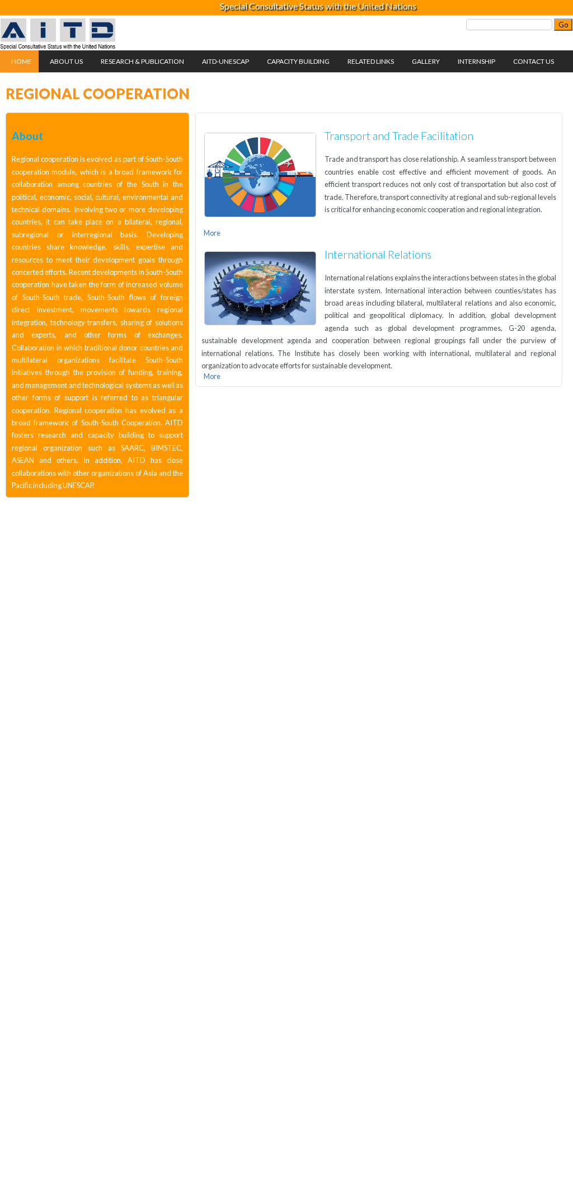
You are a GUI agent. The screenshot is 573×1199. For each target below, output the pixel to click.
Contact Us (533, 61)
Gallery (426, 61)
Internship (476, 61)
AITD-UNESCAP (225, 61)
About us (66, 61)
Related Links (370, 61)
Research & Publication (142, 61)
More (212, 232)
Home (21, 61)
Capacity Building (298, 61)
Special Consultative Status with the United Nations (318, 6)
